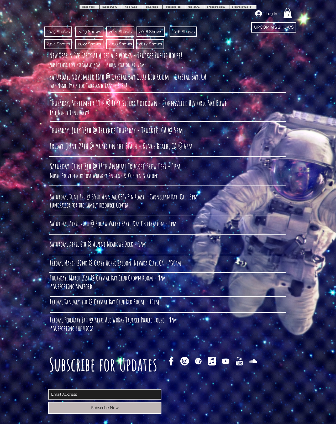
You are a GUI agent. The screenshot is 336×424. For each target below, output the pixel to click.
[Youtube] (225, 361)
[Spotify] (198, 361)
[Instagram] (184, 361)
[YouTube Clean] (239, 361)
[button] (287, 13)
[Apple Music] (212, 361)
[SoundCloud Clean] (253, 361)
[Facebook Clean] (171, 361)
